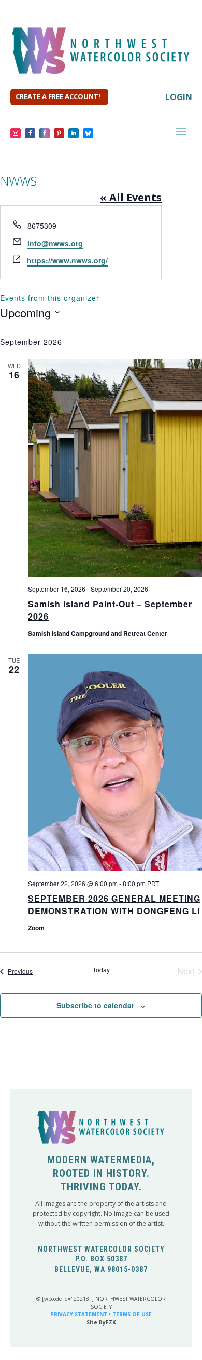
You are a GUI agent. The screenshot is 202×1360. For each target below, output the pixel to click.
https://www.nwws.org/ (67, 260)
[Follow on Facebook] (30, 133)
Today (101, 969)
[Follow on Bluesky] (88, 133)
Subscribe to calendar (95, 1005)
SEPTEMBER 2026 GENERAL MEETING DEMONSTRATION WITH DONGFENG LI (114, 904)
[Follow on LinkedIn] (73, 133)
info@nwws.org (55, 243)
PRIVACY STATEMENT (78, 1314)
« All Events (131, 197)
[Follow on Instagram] (15, 133)
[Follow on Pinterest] (59, 133)
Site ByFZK (101, 1322)
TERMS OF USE (132, 1314)
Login (178, 97)
